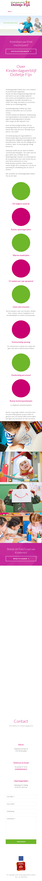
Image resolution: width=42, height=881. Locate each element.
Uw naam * (10, 797)
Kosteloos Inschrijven (20, 51)
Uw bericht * (11, 819)
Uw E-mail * (11, 804)
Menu (10, 11)
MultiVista (24, 877)
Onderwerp (10, 811)
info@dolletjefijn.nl (21, 769)
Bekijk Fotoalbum (20, 559)
